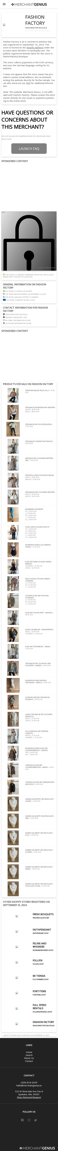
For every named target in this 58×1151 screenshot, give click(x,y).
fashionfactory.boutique (36, 28)
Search (29, 1055)
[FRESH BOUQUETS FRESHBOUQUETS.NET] (28, 922)
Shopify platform (34, 47)
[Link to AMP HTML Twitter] (36, 1121)
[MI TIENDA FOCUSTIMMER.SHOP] (25, 984)
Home (29, 1052)
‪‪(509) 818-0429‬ (29, 1082)
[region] (29, 187)
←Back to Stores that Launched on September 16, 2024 (25, 1035)
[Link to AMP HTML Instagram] (29, 1120)
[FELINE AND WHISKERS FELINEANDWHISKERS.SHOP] (29, 953)
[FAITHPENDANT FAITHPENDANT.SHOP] (27, 938)
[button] (4, 4)
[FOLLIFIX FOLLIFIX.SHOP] (23, 969)
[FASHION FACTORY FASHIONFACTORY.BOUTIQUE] (28, 1030)
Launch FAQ (29, 148)
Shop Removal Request (29, 1097)
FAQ (28, 83)
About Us (29, 1058)
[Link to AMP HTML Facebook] (22, 1120)
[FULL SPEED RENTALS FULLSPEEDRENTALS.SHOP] (29, 1015)
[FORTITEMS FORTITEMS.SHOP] (24, 999)
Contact (29, 1061)
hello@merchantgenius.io (29, 1085)
